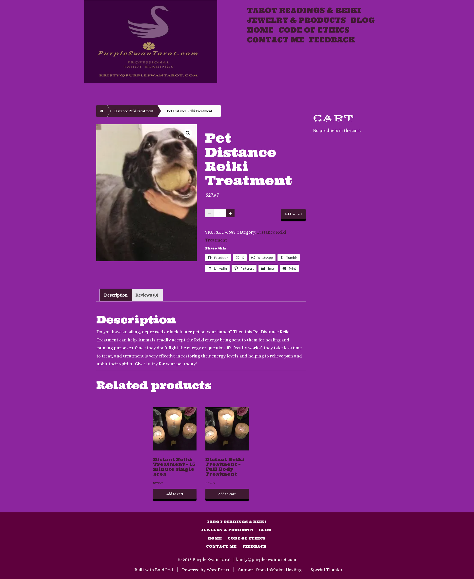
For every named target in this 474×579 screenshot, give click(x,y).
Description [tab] (116, 295)
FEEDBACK (332, 40)
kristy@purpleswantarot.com (266, 559)
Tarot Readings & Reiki (304, 10)
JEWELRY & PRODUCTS (296, 20)
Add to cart (293, 214)
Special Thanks (326, 569)
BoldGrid (164, 569)
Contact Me (275, 40)
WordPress (218, 569)
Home (260, 30)
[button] (187, 133)
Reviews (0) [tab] (147, 295)
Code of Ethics (313, 30)
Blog (363, 20)
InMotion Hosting (284, 569)
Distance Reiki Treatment (134, 111)
